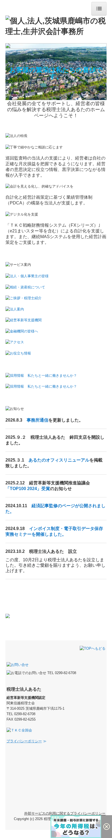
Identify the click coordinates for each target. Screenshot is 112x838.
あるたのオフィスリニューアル (59, 460)
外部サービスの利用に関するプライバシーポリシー (64, 813)
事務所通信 (37, 420)
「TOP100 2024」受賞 (27, 488)
